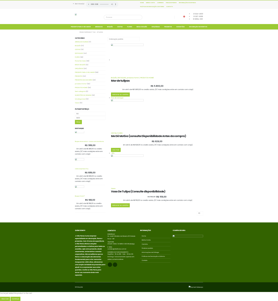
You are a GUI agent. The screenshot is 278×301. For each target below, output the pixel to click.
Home (142, 2)
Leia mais (115, 150)
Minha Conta (150, 2)
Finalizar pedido (171, 2)
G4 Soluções (79, 287)
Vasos (113, 188)
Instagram (115, 264)
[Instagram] (177, 17)
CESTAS (120, 27)
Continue (15, 299)
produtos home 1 (133, 78)
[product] (157, 60)
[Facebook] (171, 17)
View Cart (5, 299)
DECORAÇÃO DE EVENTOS (198, 27)
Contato (169, 6)
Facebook (110, 264)
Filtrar (78, 122)
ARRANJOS (99, 27)
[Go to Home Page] (75, 32)
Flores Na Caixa (80, 61)
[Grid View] (108, 42)
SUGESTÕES (180, 27)
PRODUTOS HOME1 (147, 78)
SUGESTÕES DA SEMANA (83, 95)
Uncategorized (80, 99)
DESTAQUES (121, 78)
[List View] (110, 42)
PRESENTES (168, 27)
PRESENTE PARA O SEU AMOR (81, 27)
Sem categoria (80, 91)
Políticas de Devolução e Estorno (152, 6)
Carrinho (160, 2)
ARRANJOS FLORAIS (81, 42)
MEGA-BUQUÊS (142, 27)
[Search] (139, 17)
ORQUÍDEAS (155, 27)
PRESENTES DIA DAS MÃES (83, 80)
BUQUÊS (110, 27)
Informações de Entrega (187, 2)
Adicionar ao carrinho (120, 94)
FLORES (129, 27)
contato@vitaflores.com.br (117, 249)
